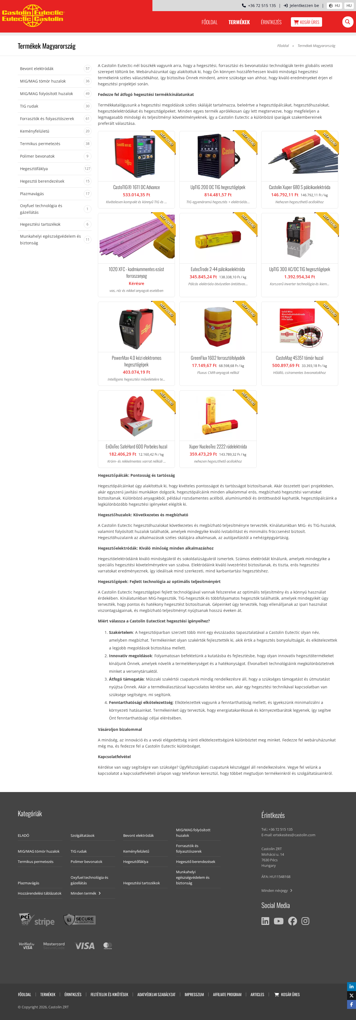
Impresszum (194, 994)
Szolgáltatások (83, 835)
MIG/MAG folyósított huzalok (193, 832)
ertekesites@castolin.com (294, 834)
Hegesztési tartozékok (141, 882)
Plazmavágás (28, 882)
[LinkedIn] (265, 921)
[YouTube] (279, 921)
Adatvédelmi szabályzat (156, 994)
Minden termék (84, 893)
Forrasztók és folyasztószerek (189, 848)
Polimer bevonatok (86, 861)
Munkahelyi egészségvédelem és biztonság (192, 877)
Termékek (239, 22)
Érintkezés (271, 22)
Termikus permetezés (35, 861)
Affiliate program (227, 994)
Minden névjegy (275, 890)
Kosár (309, 22)
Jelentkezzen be (304, 5)
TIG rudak (79, 851)
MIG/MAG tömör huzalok (39, 851)
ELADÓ (23, 835)
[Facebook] (292, 921)
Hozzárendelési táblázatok (39, 893)
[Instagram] (305, 921)
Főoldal (209, 22)
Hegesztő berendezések (195, 861)
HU (337, 6)
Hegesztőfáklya (135, 861)
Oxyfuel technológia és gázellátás (89, 880)
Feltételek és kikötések (109, 994)
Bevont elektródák (138, 835)
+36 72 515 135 (261, 5)
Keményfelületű (136, 851)
